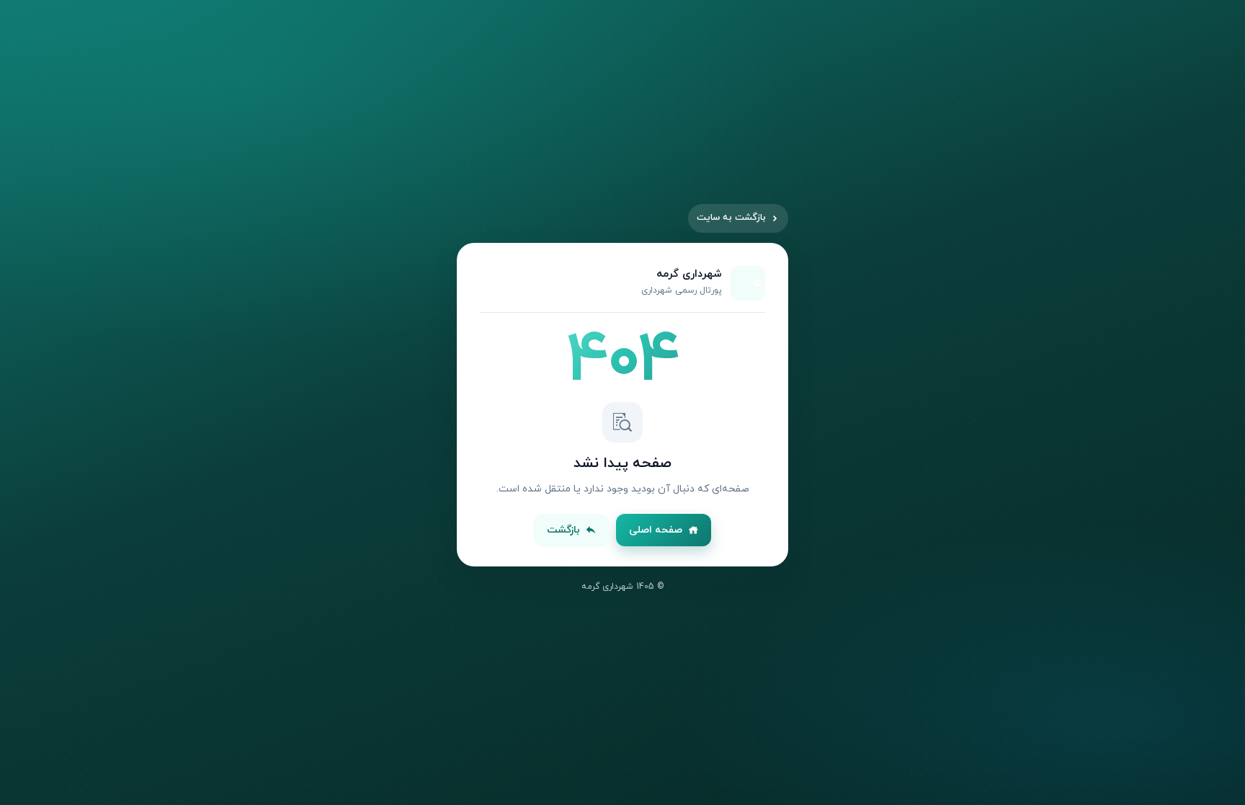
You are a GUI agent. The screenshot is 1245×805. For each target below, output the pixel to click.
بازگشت (563, 530)
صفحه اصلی (655, 530)
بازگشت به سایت (731, 217)
